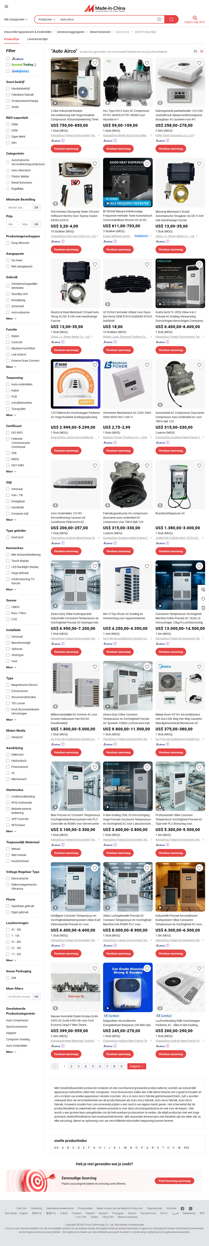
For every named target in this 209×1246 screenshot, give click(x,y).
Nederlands (189, 1213)
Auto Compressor (17, 1020)
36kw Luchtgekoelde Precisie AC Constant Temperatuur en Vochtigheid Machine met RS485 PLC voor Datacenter (127, 920)
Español (90, 1213)
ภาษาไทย (81, 1216)
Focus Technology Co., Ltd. (99, 1224)
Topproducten (154, 1208)
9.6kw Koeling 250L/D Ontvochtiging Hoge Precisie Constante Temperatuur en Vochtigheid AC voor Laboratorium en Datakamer (127, 819)
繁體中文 (51, 1213)
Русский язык (148, 1213)
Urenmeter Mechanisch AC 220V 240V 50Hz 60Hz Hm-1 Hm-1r (127, 415)
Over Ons (22, 1208)
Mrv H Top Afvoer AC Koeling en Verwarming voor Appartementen (124, 616)
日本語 (64, 1213)
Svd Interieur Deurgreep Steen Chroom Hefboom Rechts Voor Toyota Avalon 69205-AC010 (75, 216)
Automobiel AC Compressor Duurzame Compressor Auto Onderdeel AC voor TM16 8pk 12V (180, 417)
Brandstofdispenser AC (170, 513)
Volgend (135, 1066)
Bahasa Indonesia (128, 1216)
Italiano (132, 1213)
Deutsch (103, 1213)
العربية (175, 1213)
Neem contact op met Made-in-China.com (120, 1208)
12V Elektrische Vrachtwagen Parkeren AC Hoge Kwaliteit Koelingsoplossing (75, 415)
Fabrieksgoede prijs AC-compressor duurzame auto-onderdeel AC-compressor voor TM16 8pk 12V (125, 517)
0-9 (56, 1148)
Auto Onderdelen (16, 1045)
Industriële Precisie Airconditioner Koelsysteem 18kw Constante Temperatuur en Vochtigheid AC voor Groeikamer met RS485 (179, 920)
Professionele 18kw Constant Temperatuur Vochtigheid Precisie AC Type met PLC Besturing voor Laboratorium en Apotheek (179, 819)
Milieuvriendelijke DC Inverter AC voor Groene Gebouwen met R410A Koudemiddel (74, 718)
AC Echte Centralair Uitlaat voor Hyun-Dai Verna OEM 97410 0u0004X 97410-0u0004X (128, 316)
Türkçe (94, 1216)
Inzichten (172, 1208)
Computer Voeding (18, 1039)
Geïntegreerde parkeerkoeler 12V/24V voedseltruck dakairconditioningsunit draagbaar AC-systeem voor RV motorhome (179, 115)
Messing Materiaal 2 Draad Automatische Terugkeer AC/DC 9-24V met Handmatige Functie (180, 216)
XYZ (186, 1148)
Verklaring (36, 1208)
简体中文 (37, 1213)
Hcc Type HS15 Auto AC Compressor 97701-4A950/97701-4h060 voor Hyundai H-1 (126, 115)
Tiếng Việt (107, 1216)
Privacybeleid (85, 1208)
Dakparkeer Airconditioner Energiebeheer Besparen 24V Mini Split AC (127, 1023)
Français (76, 1213)
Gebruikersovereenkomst (59, 1208)
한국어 (164, 1213)
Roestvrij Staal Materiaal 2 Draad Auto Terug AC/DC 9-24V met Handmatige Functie (75, 316)
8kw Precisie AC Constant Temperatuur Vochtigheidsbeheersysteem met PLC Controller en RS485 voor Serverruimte (75, 819)
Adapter (11, 1033)
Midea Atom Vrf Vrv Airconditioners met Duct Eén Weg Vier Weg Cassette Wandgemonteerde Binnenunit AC (179, 718)
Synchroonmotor (17, 1026)
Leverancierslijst (37, 39)
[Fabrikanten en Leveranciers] (104, 8)
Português (118, 1213)
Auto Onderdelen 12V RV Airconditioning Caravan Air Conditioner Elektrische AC (68, 517)
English (24, 1213)
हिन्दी (202, 1213)
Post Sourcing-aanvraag (174, 1180)
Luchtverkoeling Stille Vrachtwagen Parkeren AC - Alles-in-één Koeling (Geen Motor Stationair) (178, 1023)
